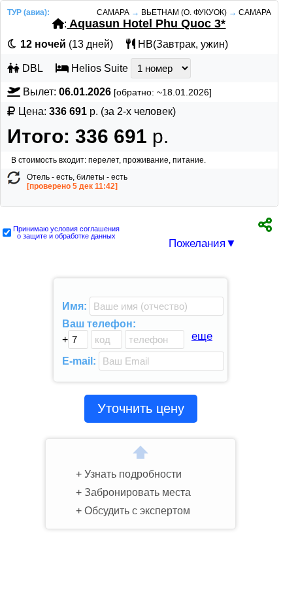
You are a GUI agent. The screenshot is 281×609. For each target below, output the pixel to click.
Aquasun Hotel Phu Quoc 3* (147, 23)
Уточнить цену (140, 408)
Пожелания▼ (203, 243)
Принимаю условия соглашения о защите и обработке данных (66, 232)
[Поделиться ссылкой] (265, 223)
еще (201, 336)
